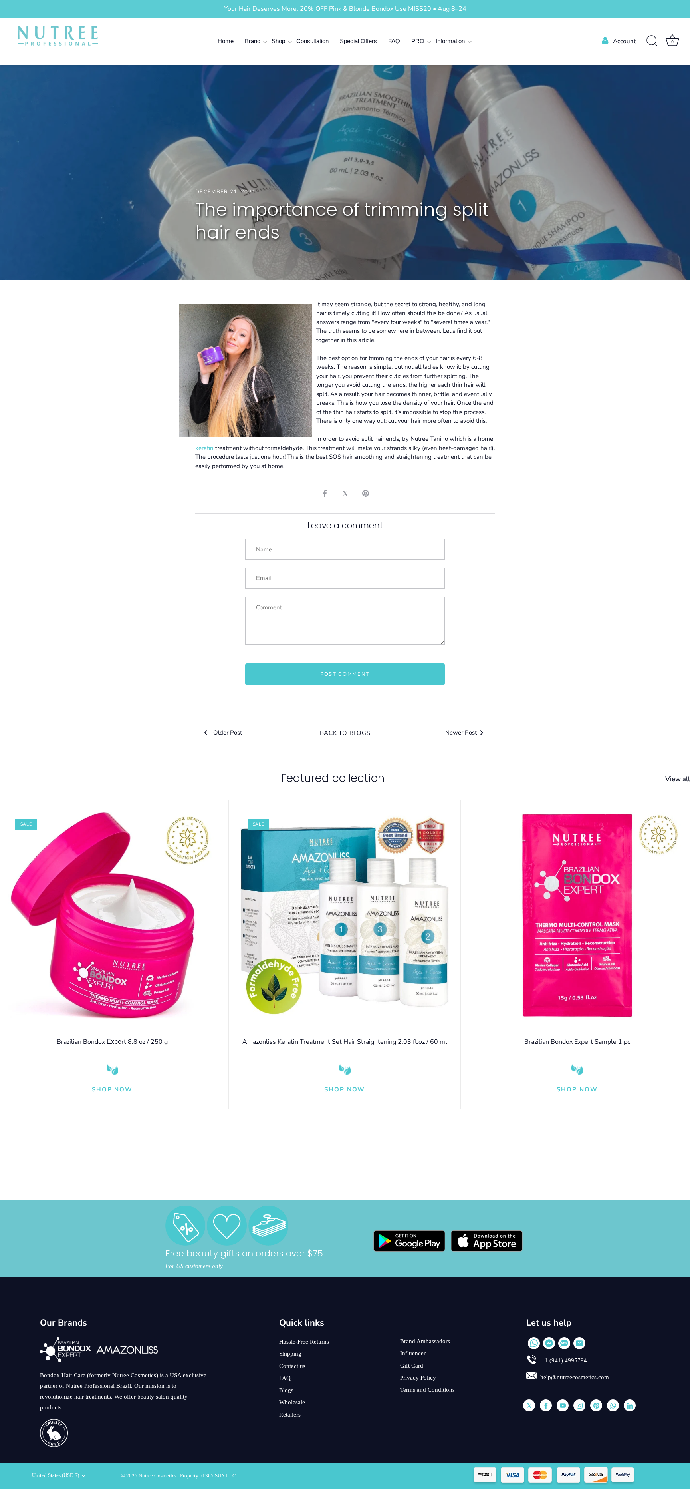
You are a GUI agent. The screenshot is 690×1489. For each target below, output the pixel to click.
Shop (278, 41)
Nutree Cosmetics (158, 1476)
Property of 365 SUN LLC (208, 1476)
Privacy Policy (418, 1377)
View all (677, 779)
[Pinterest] (596, 1405)
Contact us (292, 1366)
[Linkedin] (630, 1405)
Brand (252, 41)
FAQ (394, 41)
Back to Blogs (345, 733)
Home (226, 41)
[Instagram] (579, 1405)
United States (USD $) (55, 1475)
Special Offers (358, 41)
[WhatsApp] (534, 1343)
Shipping (290, 1353)
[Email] (579, 1343)
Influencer (413, 1353)
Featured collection (333, 778)
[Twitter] (529, 1405)
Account (624, 41)
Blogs (286, 1390)
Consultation (312, 41)
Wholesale (292, 1402)
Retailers (290, 1414)
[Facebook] (546, 1405)
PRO (417, 41)
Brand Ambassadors (425, 1341)
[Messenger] (549, 1343)
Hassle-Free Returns (304, 1341)
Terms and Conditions (427, 1390)
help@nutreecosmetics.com (574, 1377)
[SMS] (564, 1343)
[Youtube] (563, 1405)
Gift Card (411, 1365)
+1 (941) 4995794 (563, 1360)
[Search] (652, 41)
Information (450, 41)
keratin (204, 448)
